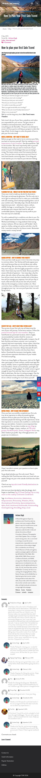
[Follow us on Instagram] (39, 384)
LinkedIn (24, 592)
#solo (8, 505)
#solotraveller (23, 505)
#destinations (27, 498)
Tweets (21, 430)
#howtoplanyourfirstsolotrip (10, 503)
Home (4, 29)
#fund (31, 500)
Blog (9, 29)
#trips (24, 508)
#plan (3, 505)
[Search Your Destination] (37, 3)
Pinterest (18, 592)
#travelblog (17, 508)
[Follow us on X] (39, 389)
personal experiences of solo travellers (20, 142)
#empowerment (6, 500)
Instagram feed (29, 430)
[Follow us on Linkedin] (39, 398)
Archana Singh (13, 38)
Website (18, 590)
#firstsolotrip (17, 500)
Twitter (23, 590)
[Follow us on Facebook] (39, 379)
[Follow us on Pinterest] (39, 394)
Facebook (28, 590)
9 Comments (7, 42)
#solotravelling (33, 505)
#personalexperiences (28, 503)
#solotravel (14, 505)
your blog (31, 426)
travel (28, 508)
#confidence (9, 498)
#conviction (18, 498)
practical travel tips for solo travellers (14, 332)
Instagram (30, 592)
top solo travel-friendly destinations (24, 484)
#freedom (25, 500)
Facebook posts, (12, 430)
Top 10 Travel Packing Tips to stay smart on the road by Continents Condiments (20, 493)
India (3, 40)
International (10, 40)
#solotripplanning (7, 508)
